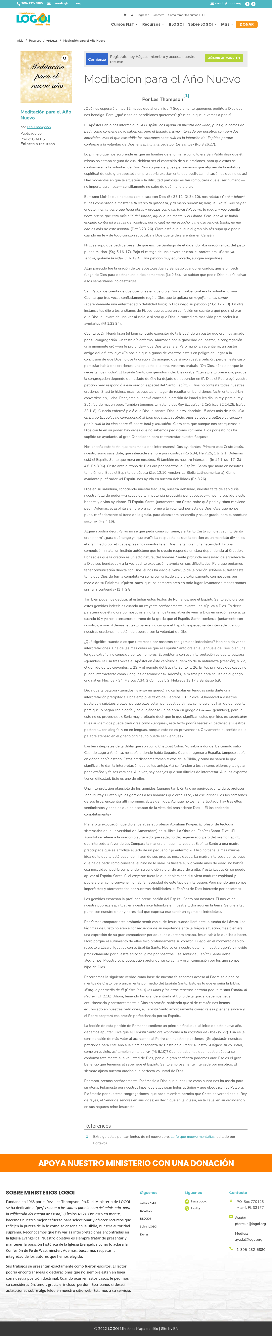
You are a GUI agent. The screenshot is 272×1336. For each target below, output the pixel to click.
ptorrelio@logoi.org (66, 3)
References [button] (97, 1126)
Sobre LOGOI (200, 24)
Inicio (20, 41)
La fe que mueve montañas (193, 1136)
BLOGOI (176, 24)
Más (225, 24)
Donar (247, 24)
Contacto (158, 15)
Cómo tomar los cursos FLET (187, 15)
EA (175, 1328)
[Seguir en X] (253, 4)
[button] (64, 58)
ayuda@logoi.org (228, 3)
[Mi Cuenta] (132, 15)
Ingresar (143, 15)
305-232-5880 (32, 3)
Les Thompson (39, 127)
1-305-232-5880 (251, 1249)
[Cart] (125, 15)
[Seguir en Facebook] (247, 4)
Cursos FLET (122, 24)
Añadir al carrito (224, 58)
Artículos (52, 41)
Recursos (151, 24)
